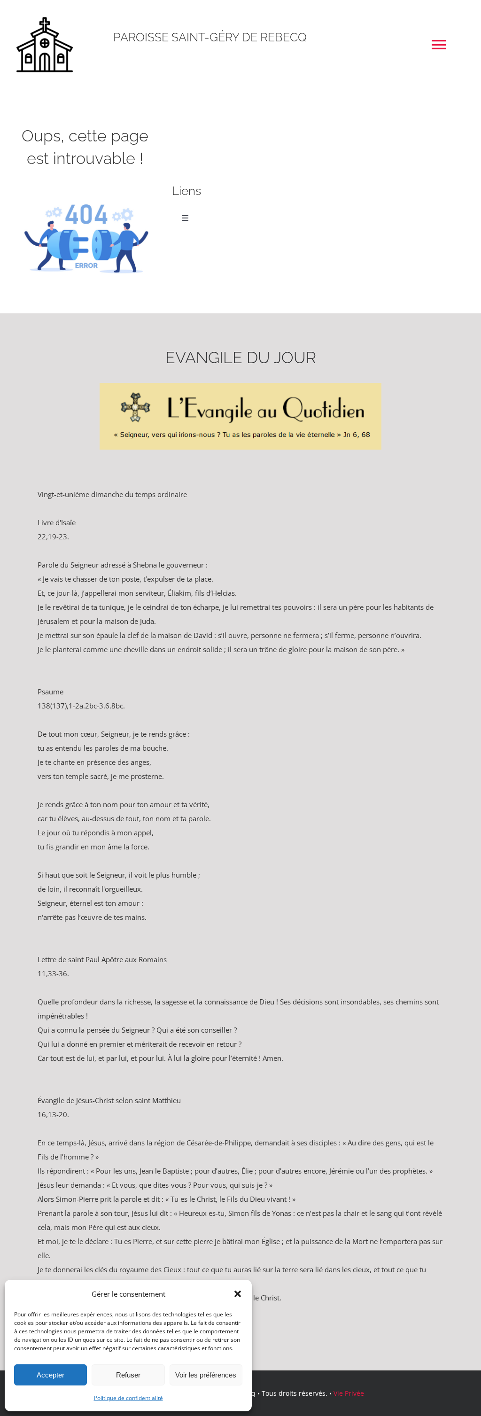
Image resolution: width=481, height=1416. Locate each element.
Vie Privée (349, 1393)
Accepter (50, 1375)
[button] (237, 1294)
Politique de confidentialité (128, 1398)
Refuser (128, 1375)
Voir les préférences (205, 1375)
